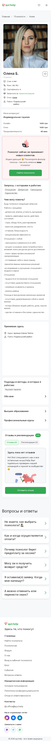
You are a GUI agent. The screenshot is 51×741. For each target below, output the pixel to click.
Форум (8, 650)
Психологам (10, 646)
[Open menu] (46, 5)
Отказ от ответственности (17, 696)
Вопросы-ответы (13, 675)
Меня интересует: (11, 113)
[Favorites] (39, 5)
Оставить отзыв (25, 490)
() (12, 442)
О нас (7, 655)
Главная (6, 16)
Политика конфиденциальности (21, 691)
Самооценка (36, 190)
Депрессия (23, 190)
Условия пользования (15, 686)
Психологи (19, 16)
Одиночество (11, 193)
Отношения (10, 190)
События (8, 670)
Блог (6, 665)
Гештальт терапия (13, 389)
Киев (32, 16)
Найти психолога (26, 173)
